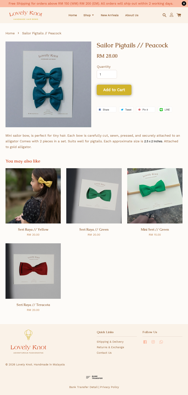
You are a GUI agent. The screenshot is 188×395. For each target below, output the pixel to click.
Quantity (104, 66)
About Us (131, 15)
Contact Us (104, 352)
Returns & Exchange (110, 347)
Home (72, 15)
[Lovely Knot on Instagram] (153, 343)
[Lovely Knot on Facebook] (145, 343)
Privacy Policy (109, 387)
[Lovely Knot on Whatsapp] (161, 343)
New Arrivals (110, 15)
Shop (88, 15)
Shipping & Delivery (110, 341)
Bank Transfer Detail (83, 387)
